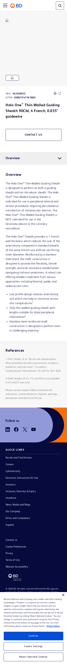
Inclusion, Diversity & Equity (21, 491)
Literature (11, 498)
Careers (10, 464)
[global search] (60, 5)
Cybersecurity (13, 471)
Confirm (33, 636)
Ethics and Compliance (18, 518)
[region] (33, 628)
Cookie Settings (33, 646)
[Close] (63, 595)
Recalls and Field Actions (19, 457)
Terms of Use (13, 560)
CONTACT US (33, 135)
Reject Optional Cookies (33, 657)
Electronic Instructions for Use (22, 478)
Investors (10, 484)
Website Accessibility (17, 566)
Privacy (9, 553)
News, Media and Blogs (18, 504)
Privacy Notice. (53, 626)
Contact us (11, 540)
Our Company (13, 511)
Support (10, 525)
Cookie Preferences (16, 546)
